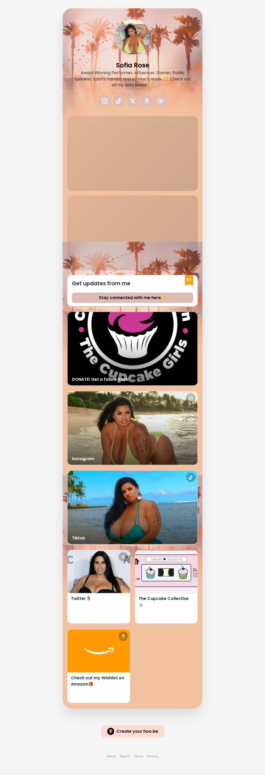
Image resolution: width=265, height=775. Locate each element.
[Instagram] (105, 101)
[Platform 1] (160, 101)
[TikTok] (118, 101)
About (111, 756)
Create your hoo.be (137, 731)
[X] (132, 101)
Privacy (152, 756)
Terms (138, 756)
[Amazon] (146, 101)
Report (125, 756)
